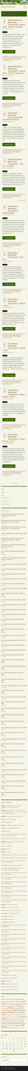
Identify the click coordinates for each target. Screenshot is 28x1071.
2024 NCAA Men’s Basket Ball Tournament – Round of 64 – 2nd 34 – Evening (13, 23)
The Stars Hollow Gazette (8, 7)
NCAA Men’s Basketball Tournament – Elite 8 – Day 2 (13, 302)
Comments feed (5, 501)
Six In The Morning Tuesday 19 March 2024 (13, 564)
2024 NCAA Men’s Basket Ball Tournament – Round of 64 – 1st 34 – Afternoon (13, 70)
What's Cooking (21, 1027)
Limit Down (12, 916)
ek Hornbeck (19, 1001)
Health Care (13, 1006)
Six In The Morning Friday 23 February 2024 (13, 697)
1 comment (23, 200)
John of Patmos (13, 975)
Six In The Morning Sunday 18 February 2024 (13, 727)
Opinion (4, 1012)
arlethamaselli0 (7, 28)
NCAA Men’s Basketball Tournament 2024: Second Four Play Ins (12, 116)
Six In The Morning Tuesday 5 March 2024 (13, 635)
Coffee (3, 1001)
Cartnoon (20, 999)
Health (21, 1003)
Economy (7, 1001)
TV (16, 1027)
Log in (2, 495)
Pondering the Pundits (10, 819)
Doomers (9, 849)
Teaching (18, 1021)
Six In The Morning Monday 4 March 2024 (13, 640)
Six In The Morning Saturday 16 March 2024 (13, 578)
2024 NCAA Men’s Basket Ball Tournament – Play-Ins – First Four (13, 162)
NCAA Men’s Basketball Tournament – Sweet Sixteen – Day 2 (13, 393)
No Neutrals (10, 981)
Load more (14, 483)
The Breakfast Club (15, 1023)
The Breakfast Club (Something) (14, 816)
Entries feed (4, 498)
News (10, 1008)
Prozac (16, 1016)
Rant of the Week (11, 1019)
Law (23, 1006)
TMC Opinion (15, 1025)
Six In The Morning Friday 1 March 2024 (12, 655)
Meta (6, 1008)
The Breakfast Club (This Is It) (13, 828)
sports (10, 60)
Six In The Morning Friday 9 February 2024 (13, 781)
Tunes (14, 1027)
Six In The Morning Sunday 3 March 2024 (12, 645)
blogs (15, 999)
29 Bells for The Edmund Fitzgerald (15, 825)
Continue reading (8, 51)
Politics (11, 1012)
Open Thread (18, 1010)
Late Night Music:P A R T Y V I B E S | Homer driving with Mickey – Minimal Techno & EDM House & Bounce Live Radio (13, 812)
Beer (13, 999)
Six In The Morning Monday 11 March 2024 (13, 604)
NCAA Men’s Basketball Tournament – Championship (10, 209)
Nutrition (15, 1008)
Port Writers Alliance (5, 1016)
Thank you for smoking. (12, 984)
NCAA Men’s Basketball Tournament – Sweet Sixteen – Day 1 (13, 438)
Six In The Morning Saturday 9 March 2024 (13, 614)
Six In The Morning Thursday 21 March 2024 (13, 533)
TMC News (8, 1025)
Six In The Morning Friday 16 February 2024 (13, 739)
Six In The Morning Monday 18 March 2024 (13, 569)
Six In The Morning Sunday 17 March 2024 (13, 574)
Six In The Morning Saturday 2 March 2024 (13, 650)
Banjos (3, 999)
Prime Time (12, 1016)
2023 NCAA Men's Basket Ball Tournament (14, 243)
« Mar (13, 1050)
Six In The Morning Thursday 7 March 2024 (13, 624)
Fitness (17, 1003)
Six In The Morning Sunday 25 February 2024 (13, 685)
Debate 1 (7, 831)
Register (3, 492)
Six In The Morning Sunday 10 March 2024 (13, 609)
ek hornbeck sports (7, 58)
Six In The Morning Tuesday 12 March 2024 (13, 599)
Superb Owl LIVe (13, 989)
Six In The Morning (9, 1021)
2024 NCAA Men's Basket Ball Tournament (14, 56)
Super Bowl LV (8, 822)
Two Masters (8, 846)
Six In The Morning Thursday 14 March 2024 (13, 588)
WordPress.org (5, 504)
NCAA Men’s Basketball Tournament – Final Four (12, 256)
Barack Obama (8, 999)
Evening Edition (12, 1003)
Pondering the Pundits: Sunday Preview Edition (16, 1014)
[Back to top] (24, 1067)
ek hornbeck (4, 838)
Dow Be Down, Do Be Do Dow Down (18, 855)
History (19, 1006)
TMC (2, 819)
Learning (3, 1008)
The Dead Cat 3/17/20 (12, 904)
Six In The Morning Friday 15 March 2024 (12, 583)
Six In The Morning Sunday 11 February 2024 (13, 769)
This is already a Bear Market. (16, 865)
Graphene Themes (12, 1069)
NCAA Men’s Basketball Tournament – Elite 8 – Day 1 (13, 347)
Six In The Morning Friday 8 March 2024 (12, 619)
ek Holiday (12, 1001)
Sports (12, 28)
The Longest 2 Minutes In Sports (17, 838)
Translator (10, 1027)
